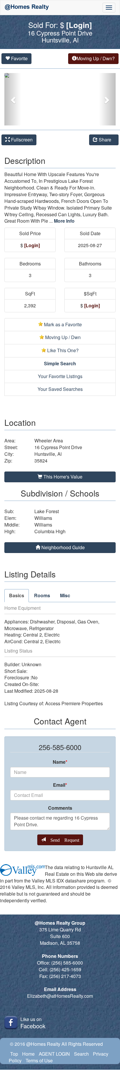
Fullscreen (21, 139)
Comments (60, 808)
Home (28, 1053)
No (34, 677)
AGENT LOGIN (54, 1053)
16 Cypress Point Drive (58, 447)
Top (14, 1053)
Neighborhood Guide (62, 547)
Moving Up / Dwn (62, 337)
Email (60, 785)
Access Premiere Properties (74, 703)
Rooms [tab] (42, 595)
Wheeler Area (48, 440)
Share (106, 139)
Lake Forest (46, 511)
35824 (40, 461)
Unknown (31, 664)
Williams (43, 518)
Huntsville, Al (48, 454)
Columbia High (50, 531)
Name (60, 762)
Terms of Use (39, 1060)
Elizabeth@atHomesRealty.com (60, 996)
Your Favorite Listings (60, 376)
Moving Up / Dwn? (96, 58)
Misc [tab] (65, 595)
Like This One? (62, 350)
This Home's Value (62, 476)
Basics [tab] (16, 595)
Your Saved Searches (60, 389)
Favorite (19, 58)
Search (81, 1053)
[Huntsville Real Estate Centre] (26, 7)
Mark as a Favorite (62, 324)
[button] (12, 99)
